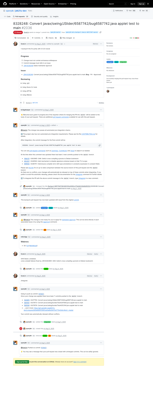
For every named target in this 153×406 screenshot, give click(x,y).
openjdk (10, 10)
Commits (39, 38)
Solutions (24, 4)
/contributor (63, 151)
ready (46, 269)
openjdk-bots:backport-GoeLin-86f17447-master (82, 32)
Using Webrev (27, 95)
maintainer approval (68, 220)
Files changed (69, 38)
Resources (35, 4)
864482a (101, 103)
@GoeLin (24, 130)
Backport (29, 103)
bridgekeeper (25, 110)
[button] (56, 44)
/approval (46, 222)
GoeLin (26, 32)
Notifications (119, 10)
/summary (54, 151)
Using (25, 83)
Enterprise (62, 4)
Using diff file (26, 91)
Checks (53, 38)
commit (76, 200)
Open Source (49, 4)
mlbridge (24, 237)
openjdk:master (55, 32)
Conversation (23, 38)
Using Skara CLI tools (29, 87)
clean (50, 208)
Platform (12, 4)
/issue (72, 151)
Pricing (73, 4)
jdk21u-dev (21, 10)
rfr (45, 230)
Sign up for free (22, 362)
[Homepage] (5, 3)
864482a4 (33, 246)
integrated (47, 322)
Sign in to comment (79, 362)
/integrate (79, 174)
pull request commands (61, 117)
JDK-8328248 (28, 65)
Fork (132, 10)
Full (27, 246)
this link (31, 168)
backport (44, 208)
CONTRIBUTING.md (88, 134)
